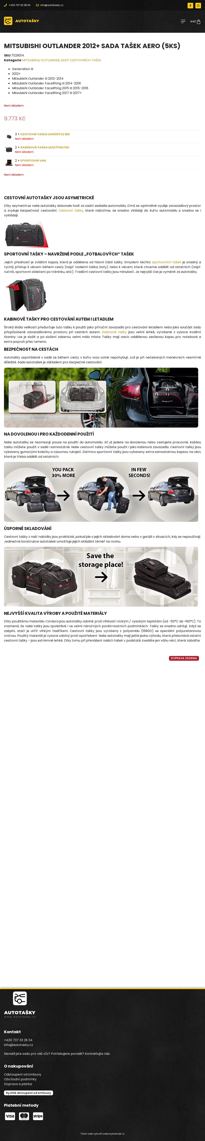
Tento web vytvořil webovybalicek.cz (102, 1133)
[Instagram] (198, 5)
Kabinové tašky (114, 332)
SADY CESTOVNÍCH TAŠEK (81, 60)
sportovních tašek (166, 262)
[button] (183, 21)
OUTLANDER (50, 60)
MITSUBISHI (30, 60)
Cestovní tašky (71, 210)
